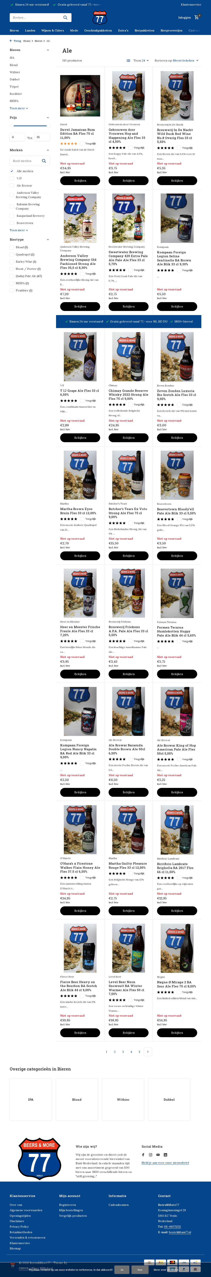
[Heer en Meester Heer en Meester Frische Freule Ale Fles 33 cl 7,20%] (80, 593)
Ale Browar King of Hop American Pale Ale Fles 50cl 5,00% (176, 749)
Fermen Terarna (166, 622)
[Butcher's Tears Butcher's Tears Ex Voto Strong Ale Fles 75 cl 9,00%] (129, 475)
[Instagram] (150, 1155)
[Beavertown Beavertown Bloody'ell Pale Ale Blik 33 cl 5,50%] (177, 475)
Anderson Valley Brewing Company (28, 195)
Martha (64, 503)
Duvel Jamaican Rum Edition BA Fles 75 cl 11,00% (77, 134)
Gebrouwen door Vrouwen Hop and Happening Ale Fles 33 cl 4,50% (127, 136)
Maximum (42, 137)
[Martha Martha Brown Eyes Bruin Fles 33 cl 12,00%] (80, 475)
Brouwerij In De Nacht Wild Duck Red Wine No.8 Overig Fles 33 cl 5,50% (175, 136)
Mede (74, 30)
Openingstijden (20, 1216)
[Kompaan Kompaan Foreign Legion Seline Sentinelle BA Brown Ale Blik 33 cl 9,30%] (177, 218)
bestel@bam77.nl (180, 1232)
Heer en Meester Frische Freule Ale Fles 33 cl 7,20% (80, 631)
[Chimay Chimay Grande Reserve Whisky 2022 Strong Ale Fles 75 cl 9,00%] (129, 356)
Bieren (14, 30)
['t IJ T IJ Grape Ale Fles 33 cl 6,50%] (80, 356)
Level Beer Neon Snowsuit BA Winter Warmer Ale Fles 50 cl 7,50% (126, 988)
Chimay (113, 385)
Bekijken (80, 180)
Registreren (67, 1205)
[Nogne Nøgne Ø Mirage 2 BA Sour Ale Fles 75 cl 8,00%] (177, 948)
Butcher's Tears (118, 503)
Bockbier (16, 94)
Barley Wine (26, 261)
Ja (122, 1269)
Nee (140, 1269)
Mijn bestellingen (71, 1210)
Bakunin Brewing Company (28, 206)
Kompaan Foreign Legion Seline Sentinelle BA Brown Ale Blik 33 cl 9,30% (174, 258)
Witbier (15, 72)
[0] (195, 17)
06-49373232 (172, 1226)
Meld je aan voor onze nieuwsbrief (165, 1162)
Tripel (14, 86)
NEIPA (14, 101)
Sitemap (15, 1248)
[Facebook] (143, 1155)
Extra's (123, 30)
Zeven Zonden (165, 385)
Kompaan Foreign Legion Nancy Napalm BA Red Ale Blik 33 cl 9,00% (78, 751)
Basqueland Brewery (30, 216)
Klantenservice (191, 4)
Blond (14, 65)
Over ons (16, 1205)
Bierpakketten (144, 30)
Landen (30, 30)
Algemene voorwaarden (26, 1210)
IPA (12, 58)
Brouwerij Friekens (120, 621)
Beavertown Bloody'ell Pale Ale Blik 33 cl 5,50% (176, 511)
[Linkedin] (165, 1155)
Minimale (17, 137)
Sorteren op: (163, 60)
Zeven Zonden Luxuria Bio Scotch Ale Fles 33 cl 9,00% (176, 395)
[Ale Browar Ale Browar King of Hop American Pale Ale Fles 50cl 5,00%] (177, 711)
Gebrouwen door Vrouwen (124, 124)
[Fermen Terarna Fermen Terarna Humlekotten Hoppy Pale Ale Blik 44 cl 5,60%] (177, 593)
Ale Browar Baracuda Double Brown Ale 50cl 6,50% (127, 749)
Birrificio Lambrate (168, 858)
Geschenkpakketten (98, 30)
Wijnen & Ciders (52, 30)
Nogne (161, 976)
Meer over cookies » (166, 1269)
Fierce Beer (67, 976)
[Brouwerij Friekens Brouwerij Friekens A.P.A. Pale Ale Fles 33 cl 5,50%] (129, 593)
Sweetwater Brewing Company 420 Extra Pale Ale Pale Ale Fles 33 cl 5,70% (128, 258)
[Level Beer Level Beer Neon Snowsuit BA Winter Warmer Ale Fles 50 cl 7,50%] (129, 948)
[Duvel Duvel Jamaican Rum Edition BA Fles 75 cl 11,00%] (80, 95)
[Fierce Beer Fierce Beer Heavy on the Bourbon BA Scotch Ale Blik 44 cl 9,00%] (80, 948)
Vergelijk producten (73, 1216)
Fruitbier (24, 290)
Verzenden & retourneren (27, 1237)
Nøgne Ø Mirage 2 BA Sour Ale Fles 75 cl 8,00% (176, 984)
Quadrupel (25, 254)
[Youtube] (158, 1155)
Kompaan (163, 246)
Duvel (63, 124)
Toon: (137, 60)
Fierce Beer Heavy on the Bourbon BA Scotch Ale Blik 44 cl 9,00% (78, 986)
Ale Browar (24, 185)
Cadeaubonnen (199, 30)
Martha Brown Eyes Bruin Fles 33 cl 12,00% (78, 511)
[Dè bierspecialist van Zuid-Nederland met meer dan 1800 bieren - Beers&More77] (105, 17)
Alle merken (24, 171)
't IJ (19, 178)
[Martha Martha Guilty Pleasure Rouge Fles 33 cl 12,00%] (129, 829)
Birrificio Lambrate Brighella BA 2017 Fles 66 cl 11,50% (175, 868)
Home (26, 40)
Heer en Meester (70, 621)
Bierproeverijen (171, 30)
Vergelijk (91, 143)
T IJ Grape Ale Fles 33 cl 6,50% (79, 393)
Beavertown (24, 223)
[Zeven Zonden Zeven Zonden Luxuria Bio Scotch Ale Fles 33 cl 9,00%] (177, 356)
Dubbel (14, 79)
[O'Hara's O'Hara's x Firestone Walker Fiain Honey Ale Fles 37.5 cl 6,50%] (80, 829)
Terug (17, 40)
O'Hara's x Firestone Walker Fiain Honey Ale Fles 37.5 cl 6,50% (80, 867)
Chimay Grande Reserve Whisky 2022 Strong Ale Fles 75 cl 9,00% (128, 395)
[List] (128, 61)
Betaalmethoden (21, 1232)
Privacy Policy (19, 1226)
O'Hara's (65, 858)
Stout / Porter (28, 269)
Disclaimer (17, 1221)
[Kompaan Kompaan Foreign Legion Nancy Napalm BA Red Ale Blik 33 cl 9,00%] (80, 711)
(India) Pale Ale (29, 276)
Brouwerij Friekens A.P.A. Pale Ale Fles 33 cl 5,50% (128, 631)
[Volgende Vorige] (148, 1052)
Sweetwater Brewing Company (127, 246)
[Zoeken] (65, 17)
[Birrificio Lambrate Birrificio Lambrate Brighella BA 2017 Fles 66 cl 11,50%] (177, 829)
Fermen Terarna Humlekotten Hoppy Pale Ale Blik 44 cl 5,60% (176, 631)
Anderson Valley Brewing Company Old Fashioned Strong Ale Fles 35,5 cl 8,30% (78, 262)
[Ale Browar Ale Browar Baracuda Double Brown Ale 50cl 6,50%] (129, 711)
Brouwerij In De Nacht (170, 124)
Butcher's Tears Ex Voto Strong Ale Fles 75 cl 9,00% (128, 513)
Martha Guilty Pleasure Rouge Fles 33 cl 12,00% (128, 866)
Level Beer (115, 976)
